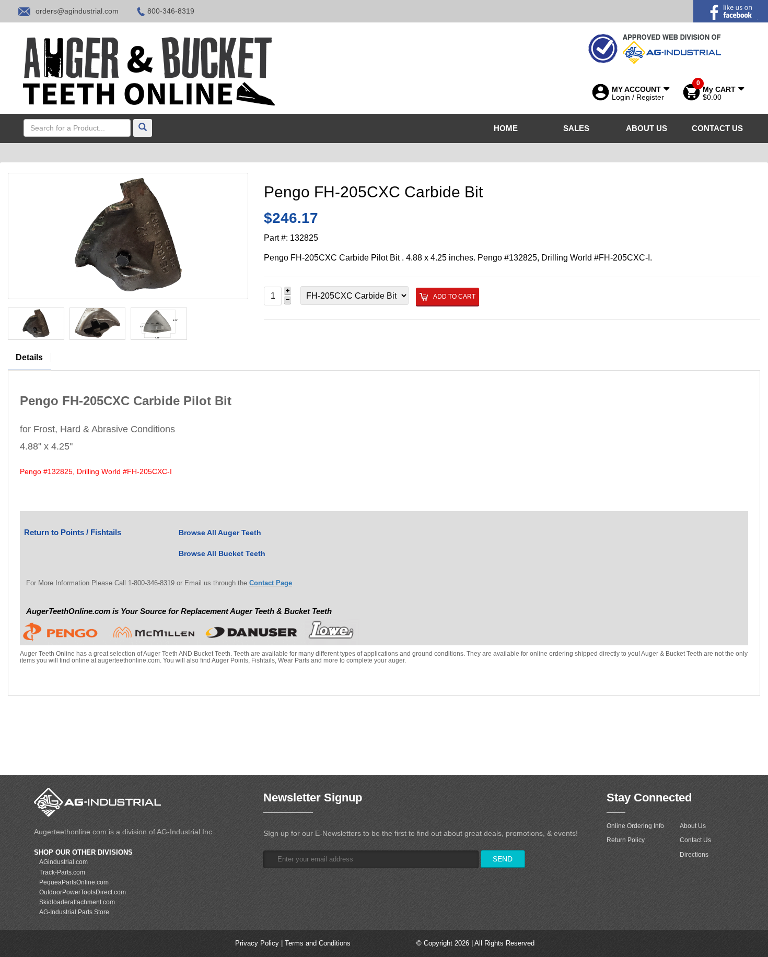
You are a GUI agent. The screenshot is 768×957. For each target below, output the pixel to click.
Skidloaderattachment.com (77, 902)
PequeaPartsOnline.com (74, 882)
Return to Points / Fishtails (72, 532)
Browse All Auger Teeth (220, 532)
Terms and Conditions (318, 943)
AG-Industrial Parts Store (74, 912)
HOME (506, 128)
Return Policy (626, 840)
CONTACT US (717, 128)
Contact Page (270, 583)
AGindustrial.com (63, 862)
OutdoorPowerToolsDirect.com (82, 892)
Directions (694, 854)
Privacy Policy (257, 943)
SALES (576, 128)
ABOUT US (646, 128)
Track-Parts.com (62, 872)
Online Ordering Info (635, 826)
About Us (693, 826)
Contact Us (695, 840)
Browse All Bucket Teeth (222, 553)
